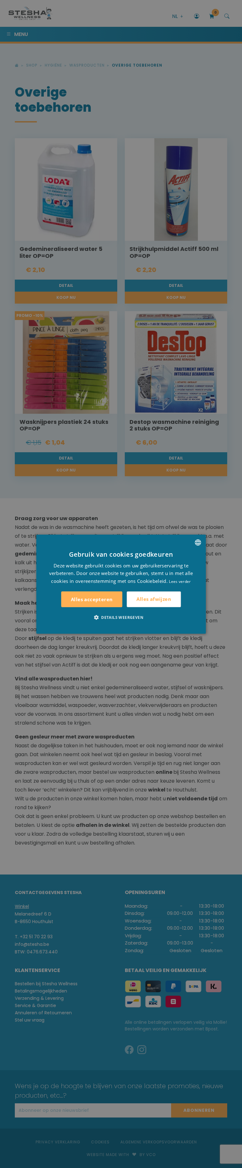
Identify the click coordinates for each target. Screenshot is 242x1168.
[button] (121, 617)
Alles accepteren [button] (91, 599)
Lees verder (180, 581)
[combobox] (198, 542)
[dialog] (121, 583)
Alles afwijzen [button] (153, 599)
